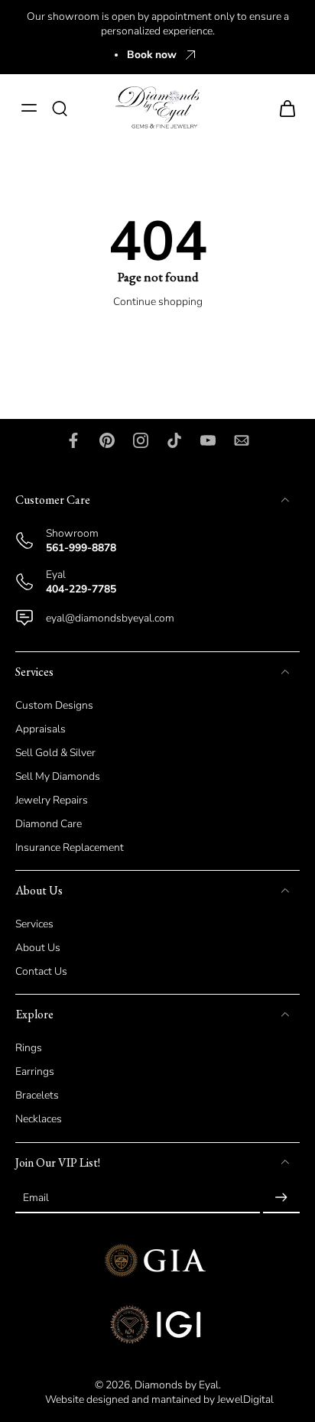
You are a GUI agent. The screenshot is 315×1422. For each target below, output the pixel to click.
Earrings (34, 1072)
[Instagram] (141, 440)
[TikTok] (174, 440)
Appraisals (40, 729)
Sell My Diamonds (57, 776)
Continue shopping (158, 301)
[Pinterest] (107, 440)
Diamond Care (48, 824)
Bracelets (37, 1096)
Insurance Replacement (69, 848)
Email (36, 1198)
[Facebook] (73, 440)
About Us (37, 948)
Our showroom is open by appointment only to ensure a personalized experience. (158, 23)
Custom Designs (54, 705)
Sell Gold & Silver (55, 752)
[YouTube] (208, 440)
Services (34, 924)
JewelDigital (245, 1399)
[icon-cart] (283, 108)
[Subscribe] (281, 1198)
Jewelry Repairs (51, 800)
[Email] (241, 440)
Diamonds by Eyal (177, 1385)
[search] (59, 108)
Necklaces (38, 1119)
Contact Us (41, 972)
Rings (28, 1048)
